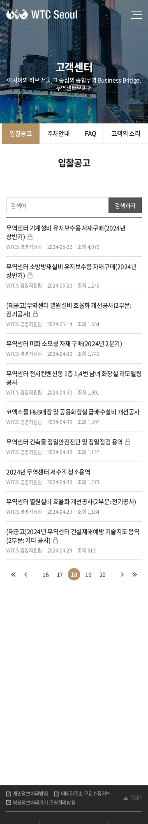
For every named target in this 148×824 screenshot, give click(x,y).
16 (45, 574)
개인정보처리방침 (30, 793)
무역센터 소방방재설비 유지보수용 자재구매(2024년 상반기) (71, 271)
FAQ (90, 133)
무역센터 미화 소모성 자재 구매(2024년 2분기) (64, 343)
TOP (136, 797)
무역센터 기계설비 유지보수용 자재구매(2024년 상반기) (65, 232)
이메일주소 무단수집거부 (85, 793)
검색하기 (125, 205)
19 (88, 574)
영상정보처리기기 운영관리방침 (44, 802)
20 (102, 574)
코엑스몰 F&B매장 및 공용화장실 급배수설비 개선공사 (73, 411)
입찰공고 (20, 133)
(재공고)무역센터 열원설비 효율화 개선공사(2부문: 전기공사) (68, 309)
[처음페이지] (13, 574)
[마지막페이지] (134, 574)
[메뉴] (136, 15)
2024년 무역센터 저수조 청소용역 (48, 471)
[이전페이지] (26, 574)
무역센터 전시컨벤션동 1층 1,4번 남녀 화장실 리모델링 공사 (73, 378)
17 (60, 574)
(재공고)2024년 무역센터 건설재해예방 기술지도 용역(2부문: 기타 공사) (73, 536)
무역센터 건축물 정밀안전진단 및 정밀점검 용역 (64, 441)
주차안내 (58, 133)
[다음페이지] (122, 574)
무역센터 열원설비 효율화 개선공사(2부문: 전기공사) (71, 501)
